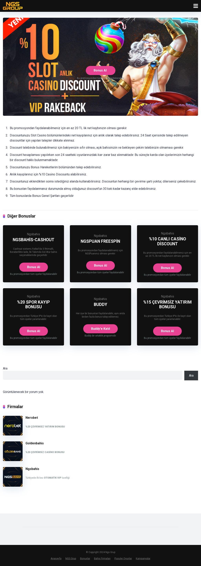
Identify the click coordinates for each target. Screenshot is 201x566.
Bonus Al (100, 70)
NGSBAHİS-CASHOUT (33, 239)
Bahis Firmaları (102, 558)
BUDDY (100, 304)
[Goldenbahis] (13, 460)
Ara (5, 368)
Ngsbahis (33, 234)
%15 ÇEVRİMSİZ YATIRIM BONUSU (167, 304)
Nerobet (32, 418)
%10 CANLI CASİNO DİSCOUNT (167, 241)
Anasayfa (56, 558)
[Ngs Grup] (13, 5)
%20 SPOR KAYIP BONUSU (33, 304)
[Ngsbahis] (13, 485)
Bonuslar (85, 558)
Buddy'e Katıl (100, 329)
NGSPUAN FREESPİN (100, 241)
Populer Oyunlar (123, 558)
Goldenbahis (35, 443)
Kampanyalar (143, 558)
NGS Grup (70, 558)
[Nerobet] (13, 434)
